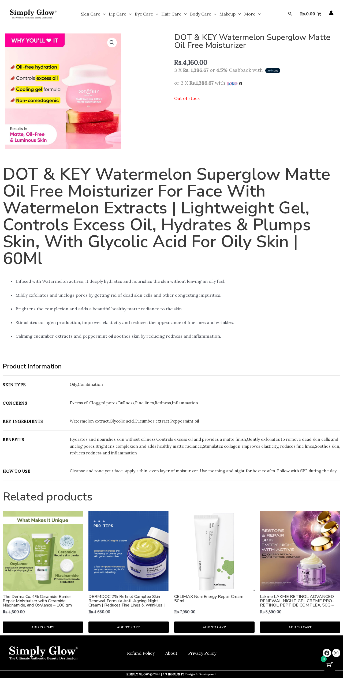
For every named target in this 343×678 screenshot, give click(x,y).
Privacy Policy (202, 653)
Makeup (227, 14)
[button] (103, 14)
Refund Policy (141, 653)
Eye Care (144, 14)
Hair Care (171, 14)
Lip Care (117, 14)
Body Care (200, 14)
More (249, 14)
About (171, 653)
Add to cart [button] (42, 627)
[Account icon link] (331, 12)
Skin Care (90, 14)
